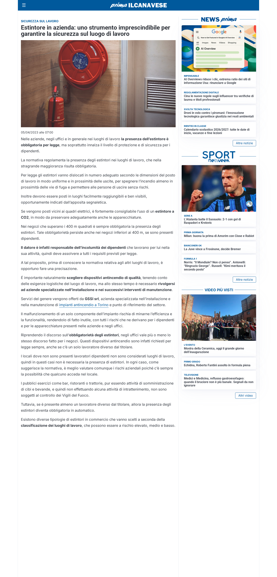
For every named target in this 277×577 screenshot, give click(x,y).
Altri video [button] (245, 395)
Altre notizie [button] (244, 143)
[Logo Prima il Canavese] (138, 5)
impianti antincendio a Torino (84, 305)
